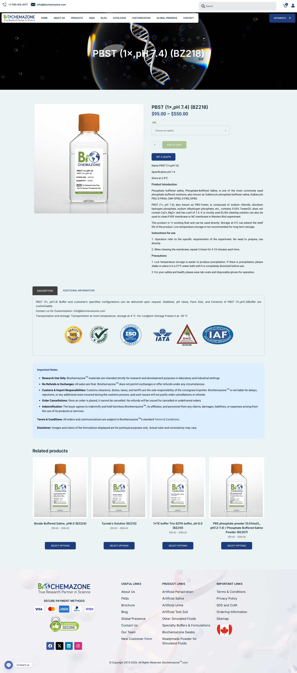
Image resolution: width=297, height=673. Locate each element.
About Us (59, 18)
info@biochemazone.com (89, 311)
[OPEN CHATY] (8, 665)
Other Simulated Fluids (179, 619)
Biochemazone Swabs (178, 632)
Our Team (128, 632)
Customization (141, 18)
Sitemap (223, 619)
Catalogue (119, 18)
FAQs (92, 18)
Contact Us (129, 625)
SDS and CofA (227, 605)
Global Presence (167, 18)
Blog (104, 18)
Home (44, 18)
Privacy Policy (227, 598)
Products (77, 18)
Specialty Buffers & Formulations (186, 625)
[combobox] (237, 6)
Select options (60, 545)
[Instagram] (78, 646)
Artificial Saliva (173, 598)
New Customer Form (136, 639)
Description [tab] (45, 290)
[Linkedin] (69, 646)
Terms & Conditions (167, 419)
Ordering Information (232, 612)
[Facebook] (50, 646)
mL (154, 122)
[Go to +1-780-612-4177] (15, 4)
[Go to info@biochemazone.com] (48, 4)
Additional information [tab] (79, 290)
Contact (188, 18)
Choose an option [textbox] (164, 130)
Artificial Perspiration (177, 592)
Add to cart (174, 144)
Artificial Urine (172, 605)
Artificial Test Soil (175, 612)
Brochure (128, 605)
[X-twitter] (59, 646)
